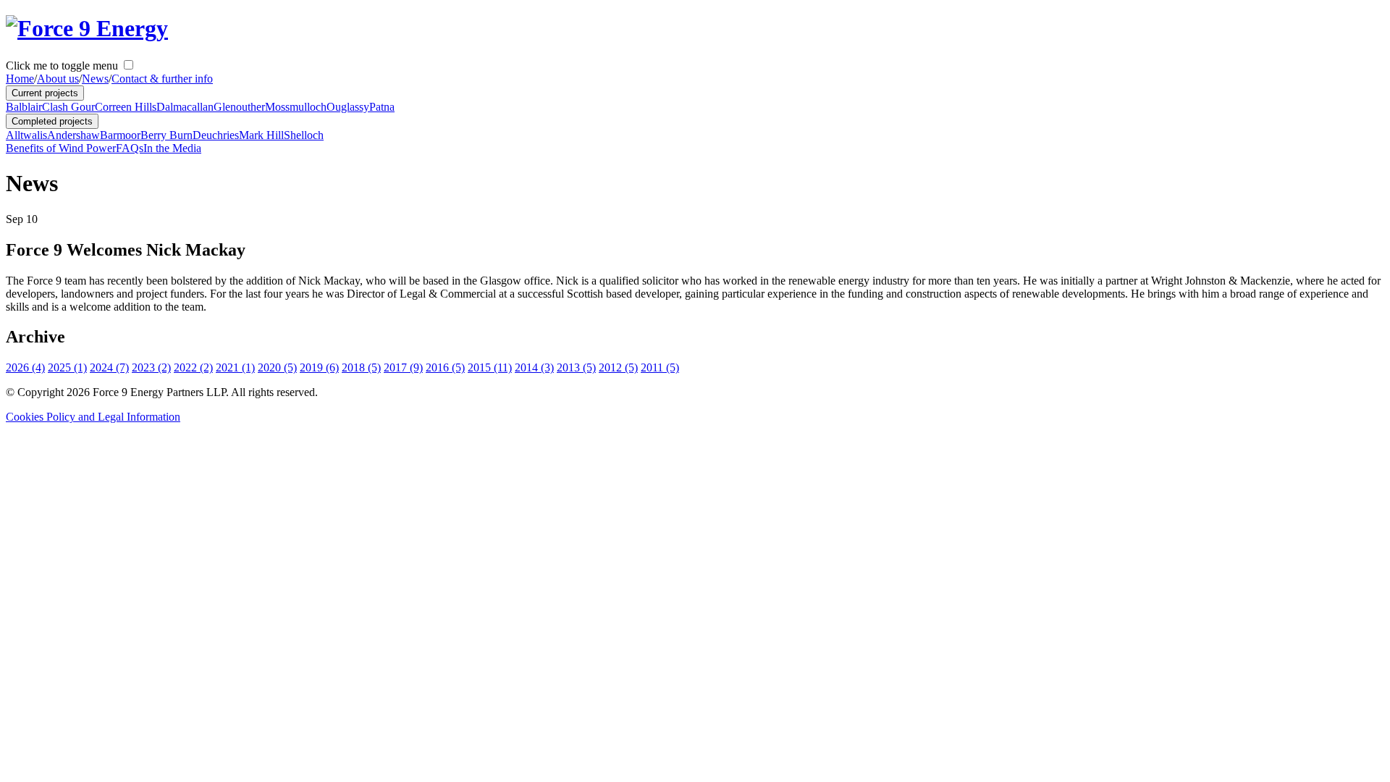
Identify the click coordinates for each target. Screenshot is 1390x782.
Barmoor (120, 135)
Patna (382, 107)
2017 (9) (403, 367)
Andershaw (73, 135)
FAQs (129, 148)
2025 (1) (67, 367)
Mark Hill (261, 135)
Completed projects (52, 121)
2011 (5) (660, 367)
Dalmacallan (185, 107)
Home (20, 78)
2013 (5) (576, 367)
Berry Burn (166, 135)
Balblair (24, 107)
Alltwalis (26, 135)
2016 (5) (445, 367)
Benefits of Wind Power (61, 148)
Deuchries (216, 135)
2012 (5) (618, 367)
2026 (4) (25, 367)
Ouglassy (348, 107)
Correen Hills (125, 107)
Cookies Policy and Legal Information (93, 417)
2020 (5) (277, 367)
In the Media (172, 148)
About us (58, 78)
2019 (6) (319, 367)
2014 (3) (534, 367)
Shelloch (304, 135)
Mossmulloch (296, 107)
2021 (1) (235, 367)
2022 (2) (193, 367)
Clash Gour (68, 107)
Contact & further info (162, 78)
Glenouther (239, 107)
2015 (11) (490, 367)
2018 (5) (361, 367)
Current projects (45, 93)
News (95, 78)
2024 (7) (109, 367)
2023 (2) (151, 367)
